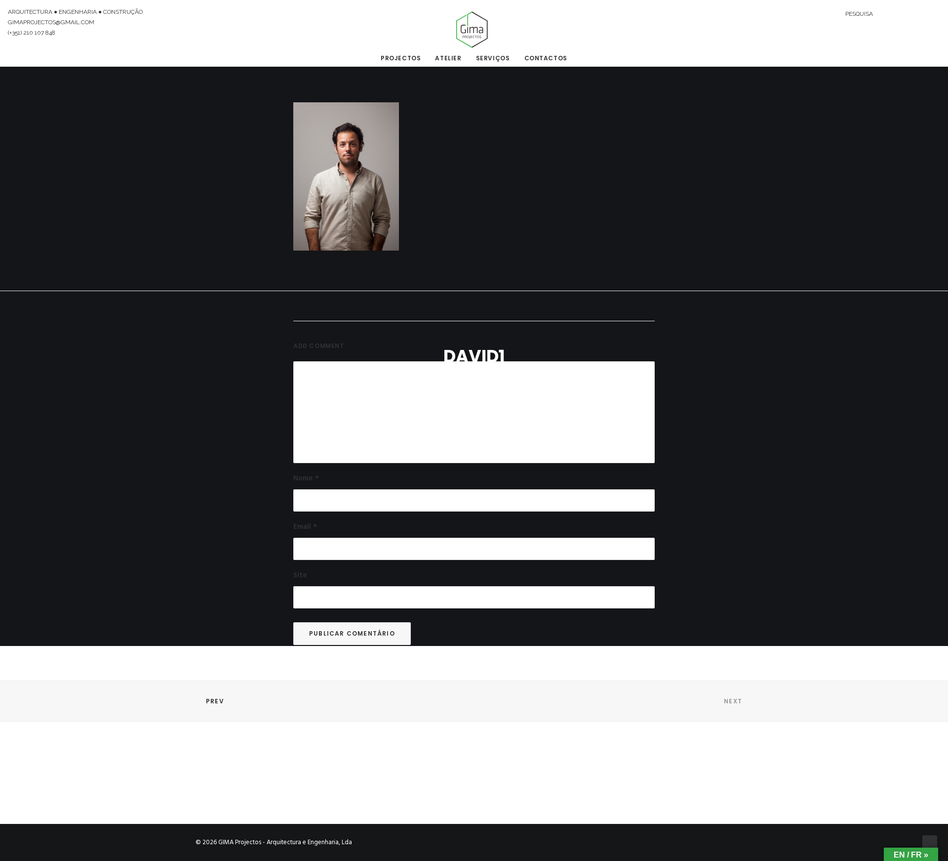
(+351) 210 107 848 (31, 32)
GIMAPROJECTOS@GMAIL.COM (51, 22)
